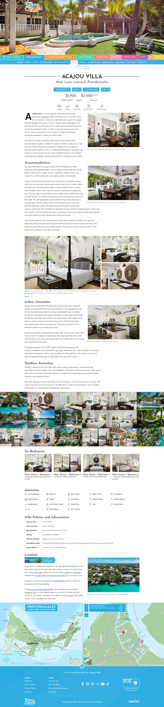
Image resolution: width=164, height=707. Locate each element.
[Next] (136, 463)
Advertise (28, 692)
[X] (98, 684)
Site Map (52, 692)
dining (66, 572)
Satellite (88, 659)
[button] (123, 632)
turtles (70, 595)
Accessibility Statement (58, 688)
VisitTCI (162, 665)
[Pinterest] (93, 684)
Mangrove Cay (30, 592)
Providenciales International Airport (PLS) (50, 575)
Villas (74, 62)
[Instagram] (88, 684)
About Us (28, 681)
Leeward (45, 116)
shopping (76, 572)
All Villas (78, 66)
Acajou (86, 66)
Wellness (131, 62)
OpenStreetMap (149, 665)
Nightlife (142, 62)
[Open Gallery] (113, 146)
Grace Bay (38, 572)
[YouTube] (103, 684)
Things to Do (94, 62)
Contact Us (53, 681)
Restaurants (107, 62)
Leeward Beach (59, 581)
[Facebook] (83, 684)
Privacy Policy (30, 688)
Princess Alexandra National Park (40, 589)
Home (20, 62)
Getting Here (46, 62)
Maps (35, 62)
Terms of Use (30, 685)
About (28, 62)
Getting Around (61, 62)
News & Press (54, 685)
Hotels (82, 62)
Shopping (120, 62)
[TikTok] (108, 684)
